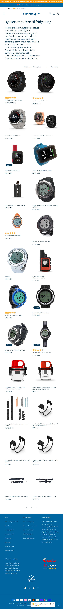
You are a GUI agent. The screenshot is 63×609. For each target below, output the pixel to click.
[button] (21, 8)
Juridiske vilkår (9, 534)
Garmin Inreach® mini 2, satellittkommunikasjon (38, 277)
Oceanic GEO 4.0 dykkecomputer (41, 241)
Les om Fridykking (28, 522)
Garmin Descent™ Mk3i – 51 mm (13, 100)
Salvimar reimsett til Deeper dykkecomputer (44, 496)
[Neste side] (37, 507)
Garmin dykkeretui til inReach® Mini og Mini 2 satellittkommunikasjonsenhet (44, 388)
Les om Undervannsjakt (30, 526)
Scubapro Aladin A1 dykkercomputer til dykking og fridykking (45, 206)
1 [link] (26, 507)
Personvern (8, 538)
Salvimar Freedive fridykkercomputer (15, 350)
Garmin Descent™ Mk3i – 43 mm (41, 101)
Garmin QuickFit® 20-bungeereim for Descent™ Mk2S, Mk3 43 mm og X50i (45, 424)
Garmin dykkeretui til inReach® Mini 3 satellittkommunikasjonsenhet (15, 388)
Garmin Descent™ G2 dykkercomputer (42, 135)
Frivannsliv (15, 603)
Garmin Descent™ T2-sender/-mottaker (15, 205)
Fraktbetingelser (10, 546)
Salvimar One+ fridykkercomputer (41, 352)
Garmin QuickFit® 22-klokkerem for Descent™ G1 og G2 (17, 424)
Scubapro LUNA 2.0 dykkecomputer (42, 170)
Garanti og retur (9, 530)
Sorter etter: (27, 67)
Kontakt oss (8, 526)
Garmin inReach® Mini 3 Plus (12, 170)
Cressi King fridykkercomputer (13, 235)
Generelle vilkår (9, 550)
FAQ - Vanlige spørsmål (11, 522)
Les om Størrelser (28, 530)
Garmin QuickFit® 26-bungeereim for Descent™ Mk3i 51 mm (45, 461)
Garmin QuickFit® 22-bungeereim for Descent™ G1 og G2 (17, 461)
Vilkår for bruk (20, 605)
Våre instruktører (28, 534)
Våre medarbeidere (29, 538)
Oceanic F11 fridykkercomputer (40, 313)
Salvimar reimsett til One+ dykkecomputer (16, 496)
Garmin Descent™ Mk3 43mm (13, 135)
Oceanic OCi (8, 276)
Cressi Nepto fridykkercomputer (13, 315)
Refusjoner (8, 542)
